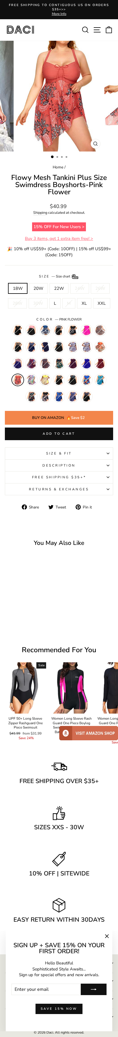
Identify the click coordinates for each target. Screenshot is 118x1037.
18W (18, 288)
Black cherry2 (45, 363)
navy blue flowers (31, 396)
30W (38, 303)
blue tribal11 (59, 396)
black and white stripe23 (59, 330)
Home (58, 167)
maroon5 (72, 363)
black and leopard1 (100, 330)
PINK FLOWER (17, 380)
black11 (17, 330)
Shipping (40, 212)
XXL (102, 303)
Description (59, 465)
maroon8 (100, 363)
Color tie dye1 (31, 380)
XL (84, 303)
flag (17, 363)
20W (38, 288)
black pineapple (59, 363)
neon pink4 (86, 330)
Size (55, 276)
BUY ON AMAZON (58, 417)
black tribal (86, 396)
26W (100, 288)
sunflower (45, 380)
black (72, 330)
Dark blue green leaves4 (100, 380)
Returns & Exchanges (59, 489)
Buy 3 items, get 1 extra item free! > (59, 238)
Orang (100, 347)
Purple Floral (86, 347)
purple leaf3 (31, 363)
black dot (59, 380)
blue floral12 (72, 347)
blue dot (31, 347)
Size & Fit (59, 453)
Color (58, 319)
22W (59, 288)
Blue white (45, 330)
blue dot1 (72, 396)
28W (17, 303)
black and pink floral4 (45, 396)
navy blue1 (45, 347)
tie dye (86, 380)
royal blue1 (86, 363)
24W (79, 288)
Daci (49, 1032)
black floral (59, 347)
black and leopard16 (17, 347)
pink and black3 (31, 330)
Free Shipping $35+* (59, 477)
